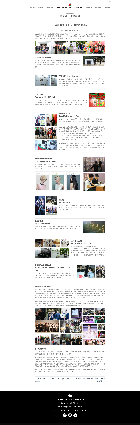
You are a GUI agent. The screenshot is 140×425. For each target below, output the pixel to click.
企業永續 (107, 7)
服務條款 (69, 403)
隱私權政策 (76, 403)
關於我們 (33, 7)
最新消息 (41, 7)
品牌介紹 (50, 7)
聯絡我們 (98, 7)
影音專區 (89, 7)
